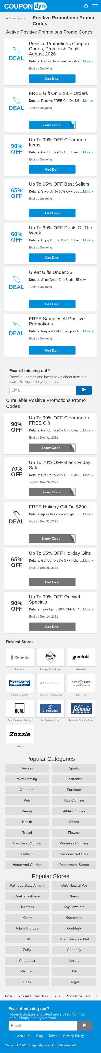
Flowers (74, 833)
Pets (27, 800)
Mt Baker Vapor (50, 720)
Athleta (74, 961)
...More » (86, 61)
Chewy (74, 896)
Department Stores (74, 865)
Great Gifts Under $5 (50, 272)
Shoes (74, 822)
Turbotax (27, 907)
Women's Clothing (74, 843)
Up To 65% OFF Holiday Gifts (60, 553)
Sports (74, 768)
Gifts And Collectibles (32, 996)
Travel (27, 833)
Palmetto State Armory (27, 885)
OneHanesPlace (27, 896)
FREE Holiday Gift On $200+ (59, 506)
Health (27, 822)
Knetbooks (74, 918)
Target (74, 982)
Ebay (27, 982)
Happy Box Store (50, 669)
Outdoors (27, 790)
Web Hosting (27, 779)
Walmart (27, 971)
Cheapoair (27, 961)
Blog (39, 1036)
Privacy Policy (73, 1036)
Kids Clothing (74, 800)
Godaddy (74, 950)
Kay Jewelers (74, 907)
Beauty (27, 811)
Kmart (27, 918)
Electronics (73, 779)
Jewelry (27, 768)
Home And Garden (27, 865)
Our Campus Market (20, 720)
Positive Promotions (50, 695)
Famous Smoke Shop (81, 720)
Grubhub (74, 928)
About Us (23, 1036)
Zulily (27, 950)
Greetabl (81, 669)
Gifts (56, 996)
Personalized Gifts (74, 854)
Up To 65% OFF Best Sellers (59, 184)
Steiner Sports (19, 695)
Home (8, 996)
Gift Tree (81, 695)
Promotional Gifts (78, 996)
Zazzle (20, 746)
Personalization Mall (73, 939)
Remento (19, 669)
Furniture (74, 790)
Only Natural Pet (74, 885)
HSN (73, 971)
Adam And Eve (27, 928)
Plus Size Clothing (27, 843)
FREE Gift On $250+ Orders (58, 93)
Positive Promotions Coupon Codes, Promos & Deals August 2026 (59, 48)
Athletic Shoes (74, 811)
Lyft (27, 939)
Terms (53, 1036)
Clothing (27, 854)
